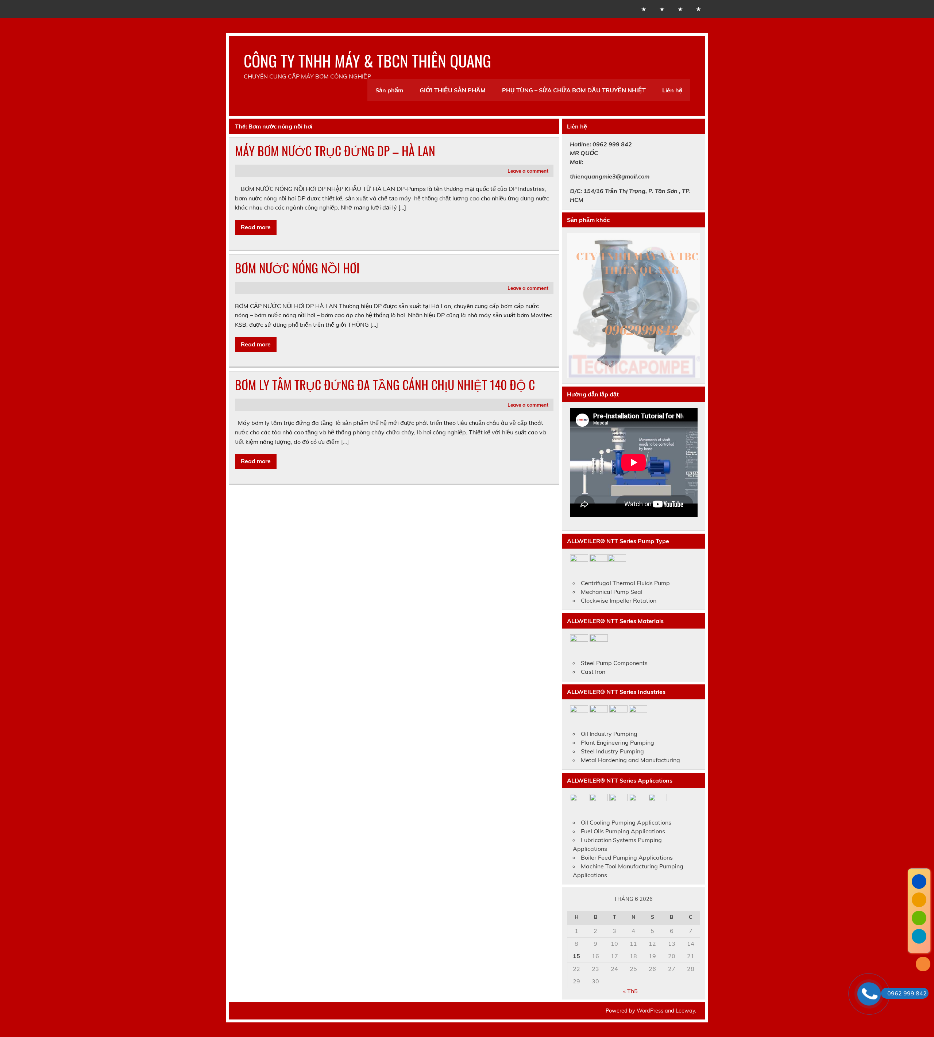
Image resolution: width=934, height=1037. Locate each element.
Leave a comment (527, 171)
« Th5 (630, 991)
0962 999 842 (907, 993)
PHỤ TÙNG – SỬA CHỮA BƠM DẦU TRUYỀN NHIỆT (574, 90)
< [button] (576, 304)
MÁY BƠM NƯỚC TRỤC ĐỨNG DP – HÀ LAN (335, 151)
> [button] (691, 304)
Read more (256, 227)
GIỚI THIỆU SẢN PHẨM (453, 90)
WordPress (650, 1010)
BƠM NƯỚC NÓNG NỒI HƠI (297, 268)
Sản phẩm (389, 90)
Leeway (685, 1010)
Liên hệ (672, 90)
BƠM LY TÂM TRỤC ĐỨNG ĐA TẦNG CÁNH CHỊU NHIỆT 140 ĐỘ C (385, 385)
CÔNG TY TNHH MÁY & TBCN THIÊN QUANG (367, 60)
